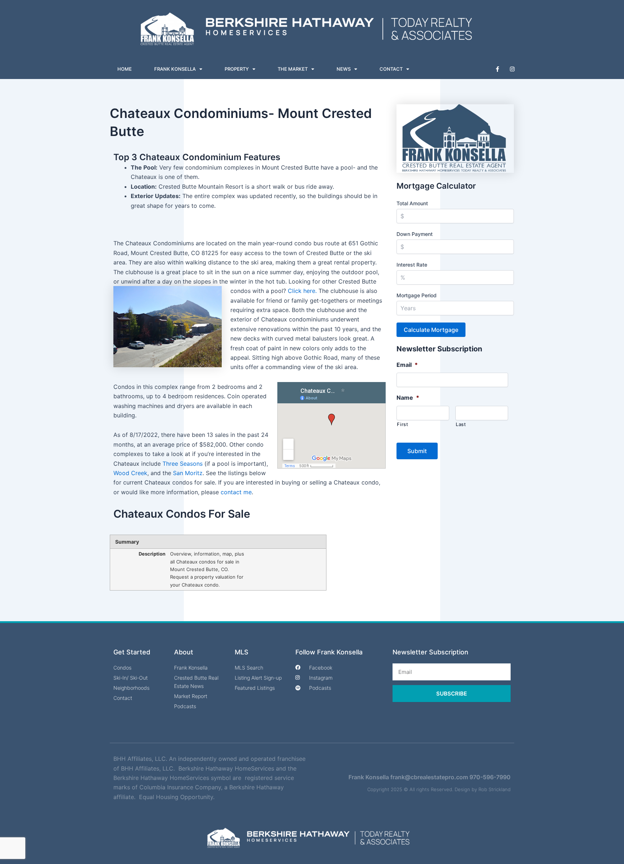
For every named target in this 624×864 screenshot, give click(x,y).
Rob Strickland (494, 789)
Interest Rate (411, 265)
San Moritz (188, 473)
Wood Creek (130, 473)
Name (407, 397)
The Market (293, 69)
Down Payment (414, 234)
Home (124, 69)
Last (461, 424)
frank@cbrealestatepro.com (429, 777)
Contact (391, 69)
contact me (236, 492)
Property (237, 69)
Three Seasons (182, 463)
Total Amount (412, 203)
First (402, 424)
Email (407, 364)
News (344, 69)
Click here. (302, 290)
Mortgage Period (416, 295)
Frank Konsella (175, 69)
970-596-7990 (490, 777)
